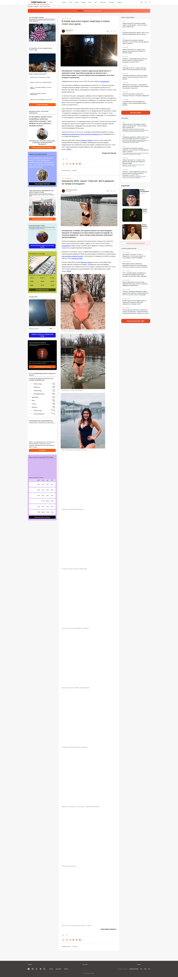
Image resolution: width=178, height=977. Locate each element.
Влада (76, 2)
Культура (83, 2)
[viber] (44, 969)
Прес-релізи (103, 2)
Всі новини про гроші (42, 290)
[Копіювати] (114, 31)
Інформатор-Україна (133, 968)
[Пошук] (149, 2)
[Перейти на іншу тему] (145, 2)
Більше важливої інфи (135, 321)
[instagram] (32, 969)
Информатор (104, 81)
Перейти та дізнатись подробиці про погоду (42, 335)
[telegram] (40, 969)
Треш (95, 2)
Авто (149, 968)
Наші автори (58, 968)
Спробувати (42, 450)
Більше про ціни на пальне (42, 517)
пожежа (74, 170)
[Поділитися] (111, 31)
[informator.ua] (38, 2)
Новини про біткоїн (42, 608)
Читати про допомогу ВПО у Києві (42, 219)
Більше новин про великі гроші (42, 565)
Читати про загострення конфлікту (42, 147)
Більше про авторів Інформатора (135, 243)
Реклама (119, 2)
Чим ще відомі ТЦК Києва (42, 184)
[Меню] (51, 2)
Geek (141, 968)
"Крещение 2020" (77, 258)
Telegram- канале (86, 140)
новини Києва (66, 170)
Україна (64, 2)
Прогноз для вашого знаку (42, 367)
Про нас (51, 968)
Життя (70, 2)
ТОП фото (75, 946)
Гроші (89, 2)
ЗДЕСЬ (69, 149)
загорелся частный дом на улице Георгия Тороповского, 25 (82, 134)
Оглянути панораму (42, 104)
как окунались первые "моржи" (72, 256)
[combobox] (52, 328)
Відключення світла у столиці (93, 11)
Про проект (111, 2)
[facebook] (28, 969)
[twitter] (36, 969)
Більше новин (135, 113)
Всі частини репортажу (42, 656)
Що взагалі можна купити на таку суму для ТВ (42, 246)
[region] (42, 332)
